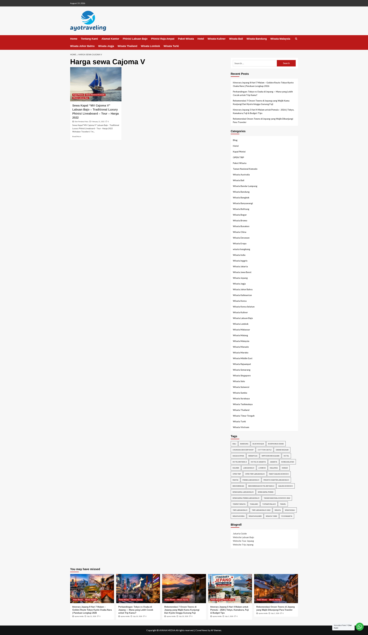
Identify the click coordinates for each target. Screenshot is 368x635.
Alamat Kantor (110, 38)
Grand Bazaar (282, 450)
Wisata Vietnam (241, 427)
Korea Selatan (287, 462)
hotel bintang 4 (240, 462)
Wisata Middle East (242, 358)
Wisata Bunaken (241, 226)
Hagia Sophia (238, 456)
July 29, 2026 (183, 616)
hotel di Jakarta (258, 462)
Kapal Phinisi (78, 95)
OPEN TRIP (238, 157)
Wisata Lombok (150, 46)
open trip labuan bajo (255, 474)
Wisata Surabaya (241, 398)
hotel (286, 456)
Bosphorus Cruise (276, 444)
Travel (283, 504)
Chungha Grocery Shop (243, 450)
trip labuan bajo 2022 (261, 510)
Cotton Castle (265, 450)
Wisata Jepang (240, 278)
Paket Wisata (186, 38)
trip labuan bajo (240, 510)
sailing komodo (285, 486)
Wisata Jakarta (240, 266)
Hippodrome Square (270, 456)
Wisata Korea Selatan (244, 306)
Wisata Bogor (240, 214)
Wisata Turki (171, 46)
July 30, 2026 (137, 616)
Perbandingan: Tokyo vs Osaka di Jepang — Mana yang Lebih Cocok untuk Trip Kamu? (263, 93)
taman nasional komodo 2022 (277, 498)
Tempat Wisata (239, 504)
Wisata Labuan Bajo (80, 98)
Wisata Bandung (257, 38)
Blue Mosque (258, 444)
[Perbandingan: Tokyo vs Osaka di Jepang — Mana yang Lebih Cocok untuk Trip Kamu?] (138, 588)
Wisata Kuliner (217, 38)
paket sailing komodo (279, 474)
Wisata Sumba (240, 392)
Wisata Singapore (242, 375)
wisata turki (271, 516)
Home (73, 38)
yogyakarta (286, 516)
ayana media (79, 616)
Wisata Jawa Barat (242, 272)
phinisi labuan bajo (251, 480)
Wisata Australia (241, 174)
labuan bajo (248, 468)
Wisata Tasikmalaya (243, 404)
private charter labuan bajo (276, 480)
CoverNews (201, 630)
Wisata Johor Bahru (82, 46)
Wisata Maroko (240, 352)
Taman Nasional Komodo (95, 95)
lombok (262, 468)
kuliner (236, 468)
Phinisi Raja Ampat (162, 38)
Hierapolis (252, 456)
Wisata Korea (240, 301)
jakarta (273, 462)
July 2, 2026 (275, 613)
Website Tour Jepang (243, 540)
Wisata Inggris (240, 260)
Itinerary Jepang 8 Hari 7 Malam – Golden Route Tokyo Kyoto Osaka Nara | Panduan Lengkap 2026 (263, 84)
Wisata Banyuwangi (243, 203)
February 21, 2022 (98, 121)
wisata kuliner (255, 516)
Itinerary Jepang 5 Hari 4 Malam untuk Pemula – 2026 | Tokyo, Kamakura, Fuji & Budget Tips (263, 111)
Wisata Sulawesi (241, 387)
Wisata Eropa (239, 243)
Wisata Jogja (106, 46)
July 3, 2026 (229, 616)
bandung (244, 444)
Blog (235, 140)
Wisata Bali (236, 38)
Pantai (235, 480)
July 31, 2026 (91, 616)
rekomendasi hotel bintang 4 (261, 486)
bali (234, 444)
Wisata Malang (240, 335)
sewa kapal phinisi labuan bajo (246, 498)
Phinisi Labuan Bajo (135, 38)
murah (285, 468)
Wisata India (239, 255)
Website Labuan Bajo (243, 537)
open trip (237, 474)
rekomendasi (238, 486)
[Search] (296, 38)
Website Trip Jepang (243, 544)
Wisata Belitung (241, 209)
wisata (278, 510)
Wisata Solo (239, 381)
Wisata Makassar (241, 329)
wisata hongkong (241, 249)
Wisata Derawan (241, 237)
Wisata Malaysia (280, 38)
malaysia (274, 468)
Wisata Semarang (241, 369)
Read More (76, 136)
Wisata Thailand (127, 46)
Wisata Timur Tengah (244, 415)
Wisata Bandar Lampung (245, 186)
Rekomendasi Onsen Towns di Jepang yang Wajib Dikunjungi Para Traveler (263, 120)
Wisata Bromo (240, 220)
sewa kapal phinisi (265, 492)
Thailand (254, 504)
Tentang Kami (89, 38)
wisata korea (239, 516)
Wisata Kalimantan (242, 295)
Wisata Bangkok (241, 197)
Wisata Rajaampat (242, 364)
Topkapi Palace (269, 504)
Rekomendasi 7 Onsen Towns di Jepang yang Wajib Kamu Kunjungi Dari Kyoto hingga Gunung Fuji (261, 102)
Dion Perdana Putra (81, 121)
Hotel (201, 38)
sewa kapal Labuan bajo (243, 492)
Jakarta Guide (240, 533)
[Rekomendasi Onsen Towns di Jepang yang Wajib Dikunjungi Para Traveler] (276, 588)
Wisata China (239, 232)
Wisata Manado (241, 346)
